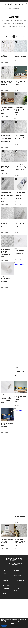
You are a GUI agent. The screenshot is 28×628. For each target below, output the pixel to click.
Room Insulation (6, 577)
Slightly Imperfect (6, 585)
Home (10, 12)
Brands (13, 12)
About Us (4, 591)
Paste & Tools (5, 582)
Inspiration (5, 596)
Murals (4, 575)
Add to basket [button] (4, 62)
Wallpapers (5, 573)
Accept (4, 625)
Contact (4, 593)
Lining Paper (5, 580)
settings (12, 623)
